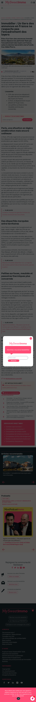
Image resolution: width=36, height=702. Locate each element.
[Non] (34, 695)
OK (18, 698)
